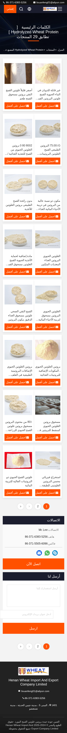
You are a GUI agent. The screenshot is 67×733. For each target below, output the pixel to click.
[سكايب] (55, 553)
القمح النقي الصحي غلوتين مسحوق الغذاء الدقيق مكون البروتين (20, 315)
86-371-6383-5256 (15, 2)
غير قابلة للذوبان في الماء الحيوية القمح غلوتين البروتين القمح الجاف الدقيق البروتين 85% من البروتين (48, 98)
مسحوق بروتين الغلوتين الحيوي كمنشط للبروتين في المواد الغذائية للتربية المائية (48, 430)
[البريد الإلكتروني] (39, 553)
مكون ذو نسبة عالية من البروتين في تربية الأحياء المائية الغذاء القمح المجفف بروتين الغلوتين (48, 209)
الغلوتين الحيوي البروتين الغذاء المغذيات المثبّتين (50, 260)
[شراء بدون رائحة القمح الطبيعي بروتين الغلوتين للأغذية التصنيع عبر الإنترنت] (18, 184)
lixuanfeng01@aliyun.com (50, 2)
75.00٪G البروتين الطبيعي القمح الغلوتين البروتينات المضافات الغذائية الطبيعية (50, 153)
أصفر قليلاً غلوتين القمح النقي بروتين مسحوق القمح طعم (19, 94)
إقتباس (10, 9)
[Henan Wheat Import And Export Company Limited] (50, 9)
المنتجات (50, 49)
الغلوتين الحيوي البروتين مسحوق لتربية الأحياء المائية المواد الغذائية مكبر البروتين (49, 319)
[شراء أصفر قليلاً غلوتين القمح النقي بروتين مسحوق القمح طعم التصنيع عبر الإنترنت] (18, 73)
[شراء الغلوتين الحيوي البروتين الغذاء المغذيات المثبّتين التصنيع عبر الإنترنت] (47, 239)
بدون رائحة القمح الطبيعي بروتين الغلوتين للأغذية (19, 204)
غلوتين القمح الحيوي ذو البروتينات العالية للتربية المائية (18, 481)
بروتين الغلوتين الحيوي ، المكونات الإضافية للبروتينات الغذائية (47, 370)
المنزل (61, 49)
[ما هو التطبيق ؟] (47, 553)
